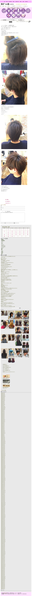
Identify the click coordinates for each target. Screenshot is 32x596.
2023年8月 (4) (3, 423)
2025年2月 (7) (3, 405)
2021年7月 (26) (3, 446)
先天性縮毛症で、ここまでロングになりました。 (7, 262)
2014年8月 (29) (3, 531)
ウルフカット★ (3, 257)
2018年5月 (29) (3, 485)
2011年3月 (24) (3, 573)
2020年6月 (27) (3, 459)
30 (8, 236)
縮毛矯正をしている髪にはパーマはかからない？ (7, 299)
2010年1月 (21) (3, 587)
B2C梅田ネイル (5, 364)
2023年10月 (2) (3, 421)
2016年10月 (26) (3, 504)
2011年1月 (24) (3, 575)
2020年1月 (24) (3, 464)
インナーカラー (3, 246)
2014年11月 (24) (3, 528)
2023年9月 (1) (3, 422)
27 (23, 234)
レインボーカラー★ (3, 304)
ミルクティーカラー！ (4, 300)
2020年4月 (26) (3, 461)
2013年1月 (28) (3, 550)
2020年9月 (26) (3, 456)
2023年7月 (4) (3, 424)
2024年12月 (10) (3, 407)
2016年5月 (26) (3, 509)
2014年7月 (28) (3, 532)
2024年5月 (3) (3, 414)
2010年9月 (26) (3, 579)
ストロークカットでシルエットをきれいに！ (6, 295)
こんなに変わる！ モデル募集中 (6, 383)
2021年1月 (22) (3, 452)
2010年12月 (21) (3, 576)
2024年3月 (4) (3, 416)
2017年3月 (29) (3, 499)
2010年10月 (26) (3, 578)
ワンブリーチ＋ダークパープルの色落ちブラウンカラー (8, 256)
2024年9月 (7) (3, 410)
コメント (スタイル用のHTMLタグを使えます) (7, 212)
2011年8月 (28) (3, 568)
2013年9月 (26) (3, 542)
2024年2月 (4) (3, 417)
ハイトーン (2, 244)
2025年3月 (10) (3, 404)
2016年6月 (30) (3, 508)
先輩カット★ (2, 270)
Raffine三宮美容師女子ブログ (7, 367)
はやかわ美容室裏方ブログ (6, 370)
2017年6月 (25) (3, 496)
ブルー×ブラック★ (3, 268)
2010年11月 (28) (3, 577)
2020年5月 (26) (3, 460)
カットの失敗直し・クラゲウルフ (5, 260)
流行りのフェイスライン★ (4, 292)
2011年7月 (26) (3, 569)
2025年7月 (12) (3, 400)
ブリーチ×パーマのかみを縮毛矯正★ (5, 264)
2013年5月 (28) (3, 546)
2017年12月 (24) (3, 490)
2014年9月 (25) (3, 530)
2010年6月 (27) (3, 582)
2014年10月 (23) (3, 529)
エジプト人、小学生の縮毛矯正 (5, 291)
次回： (7, 201)
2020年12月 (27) (3, 453)
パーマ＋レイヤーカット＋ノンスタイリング (6, 302)
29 (4, 236)
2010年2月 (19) (3, 586)
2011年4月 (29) (3, 572)
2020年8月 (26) (3, 457)
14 (27, 231)
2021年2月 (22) (3, 451)
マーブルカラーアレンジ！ (4, 263)
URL (1, 209)
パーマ (2, 241)
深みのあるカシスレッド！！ (4, 265)
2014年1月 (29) (3, 538)
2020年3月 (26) (3, 462)
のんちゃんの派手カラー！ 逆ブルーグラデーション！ (8, 293)
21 (27, 232)
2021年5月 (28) (3, 448)
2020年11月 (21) (3, 454)
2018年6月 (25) (3, 484)
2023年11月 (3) (3, 420)
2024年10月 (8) (3, 409)
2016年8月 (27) (3, 506)
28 (27, 234)
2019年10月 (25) (3, 467)
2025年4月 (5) (3, 403)
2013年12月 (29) (3, 539)
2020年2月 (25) (3, 463)
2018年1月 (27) (3, 489)
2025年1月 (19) (3, 406)
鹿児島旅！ (2, 301)
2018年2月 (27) (3, 488)
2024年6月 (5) (3, 413)
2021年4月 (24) (3, 449)
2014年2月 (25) (3, 537)
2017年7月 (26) (3, 495)
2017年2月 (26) (3, 500)
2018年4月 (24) (3, 486)
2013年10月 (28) (3, 541)
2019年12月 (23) (3, 465)
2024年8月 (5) (3, 411)
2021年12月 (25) (3, 441)
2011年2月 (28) (3, 574)
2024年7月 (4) (3, 412)
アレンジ (2, 247)
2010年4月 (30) (3, 584)
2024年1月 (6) (3, 418)
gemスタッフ (18, 21)
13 (23, 231)
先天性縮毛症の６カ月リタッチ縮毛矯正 (6, 296)
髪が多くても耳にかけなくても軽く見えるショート (7, 303)
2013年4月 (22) (3, 547)
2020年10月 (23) (3, 455)
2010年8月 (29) (3, 580)
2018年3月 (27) (3, 487)
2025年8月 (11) (3, 399)
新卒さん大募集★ (3, 290)
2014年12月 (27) (3, 527)
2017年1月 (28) (3, 501)
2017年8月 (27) (3, 494)
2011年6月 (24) (3, 570)
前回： (7, 199)
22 (4, 234)
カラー (2, 243)
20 (23, 232)
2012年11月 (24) (3, 552)
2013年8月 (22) (3, 543)
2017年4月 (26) (3, 498)
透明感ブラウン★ (3, 259)
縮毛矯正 (2, 239)
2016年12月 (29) (3, 502)
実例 (1, 248)
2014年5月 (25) (3, 534)
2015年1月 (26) (3, 526)
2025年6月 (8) (3, 401)
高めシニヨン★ (3, 274)
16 (8, 232)
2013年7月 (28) (3, 544)
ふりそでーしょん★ (3, 272)
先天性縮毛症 (3, 240)
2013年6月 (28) (3, 545)
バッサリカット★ (3, 298)
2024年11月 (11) (3, 408)
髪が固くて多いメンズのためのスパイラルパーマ (7, 294)
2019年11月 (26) (3, 466)
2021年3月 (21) (3, 450)
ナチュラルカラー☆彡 (4, 261)
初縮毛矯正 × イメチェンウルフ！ (5, 271)
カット (2, 242)
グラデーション (3, 245)
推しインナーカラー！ (4, 258)
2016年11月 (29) (3, 503)
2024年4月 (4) (3, 415)
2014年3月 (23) (3, 536)
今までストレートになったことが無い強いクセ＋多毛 (8, 306)
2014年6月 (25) (3, 533)
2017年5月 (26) (3, 497)
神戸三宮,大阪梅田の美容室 (5, 387)
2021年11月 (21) (3, 442)
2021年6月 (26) (3, 447)
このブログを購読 (3, 390)
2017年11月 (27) (3, 491)
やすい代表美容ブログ (6, 368)
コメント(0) (27, 21)
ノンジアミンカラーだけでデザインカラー (6, 266)
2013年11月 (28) (3, 540)
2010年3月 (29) (3, 585)
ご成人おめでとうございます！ (5, 273)
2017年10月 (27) (3, 492)
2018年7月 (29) (3, 483)
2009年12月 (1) (3, 588)
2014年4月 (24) (3, 535)
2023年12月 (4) (3, 419)
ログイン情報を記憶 (7, 211)
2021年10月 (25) (3, 443)
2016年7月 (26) (3, 507)
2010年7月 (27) (3, 581)
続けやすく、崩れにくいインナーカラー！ (6, 305)
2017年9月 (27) (3, 493)
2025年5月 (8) (3, 402)
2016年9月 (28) (3, 505)
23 (8, 234)
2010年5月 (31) (3, 583)
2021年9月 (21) (3, 444)
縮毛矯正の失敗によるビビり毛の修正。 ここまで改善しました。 (9, 269)
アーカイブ (4, 391)
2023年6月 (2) (3, 425)
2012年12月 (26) (3, 551)
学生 (1, 249)
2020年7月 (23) (3, 458)
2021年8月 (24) (3, 445)
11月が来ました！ (3, 297)
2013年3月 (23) (3, 548)
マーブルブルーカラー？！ (4, 267)
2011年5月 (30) (3, 571)
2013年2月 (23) (3, 549)
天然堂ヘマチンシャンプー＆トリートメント (9, 371)
